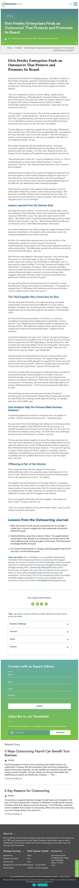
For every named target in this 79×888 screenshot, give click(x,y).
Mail (46, 604)
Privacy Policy (42, 885)
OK (34, 885)
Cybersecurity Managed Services (43, 568)
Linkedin (32, 604)
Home (9, 48)
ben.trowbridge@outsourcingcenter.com (49, 580)
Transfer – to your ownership (37, 868)
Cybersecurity (8, 862)
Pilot (29, 859)
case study (17, 614)
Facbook (41, 604)
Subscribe (60, 732)
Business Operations (10, 859)
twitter (37, 604)
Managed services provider (56, 565)
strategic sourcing (15, 568)
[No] (76, 883)
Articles (9, 16)
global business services (41, 573)
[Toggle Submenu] (67, 624)
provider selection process (49, 614)
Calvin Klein (32, 224)
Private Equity (8, 868)
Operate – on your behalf (36, 865)
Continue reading (12, 778)
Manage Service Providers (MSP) (15, 865)
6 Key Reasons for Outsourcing (27, 791)
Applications (7, 855)
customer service (30, 614)
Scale (29, 862)
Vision (29, 855)
